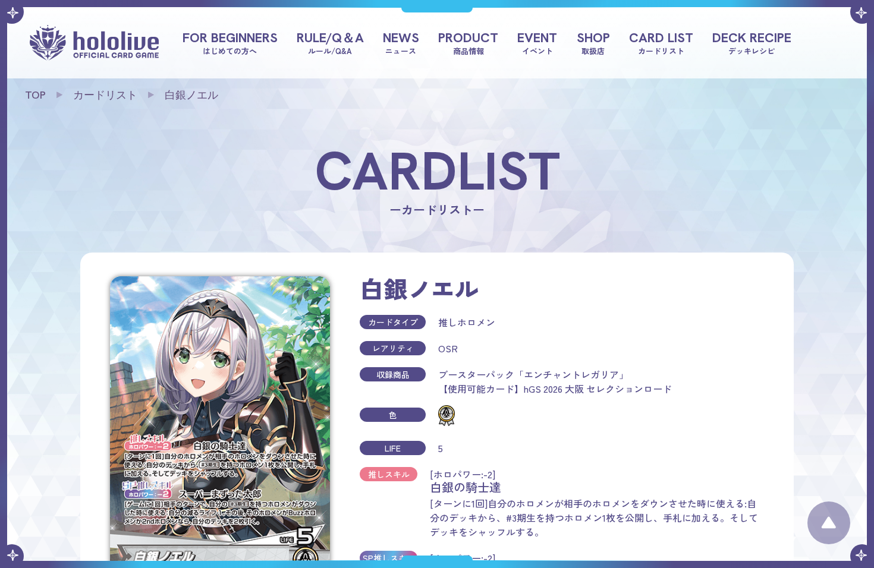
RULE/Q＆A (330, 42)
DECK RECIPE (751, 42)
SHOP (593, 42)
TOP (35, 95)
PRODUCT (468, 42)
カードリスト (105, 95)
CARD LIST (661, 42)
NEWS (401, 42)
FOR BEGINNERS (230, 42)
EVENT (537, 42)
